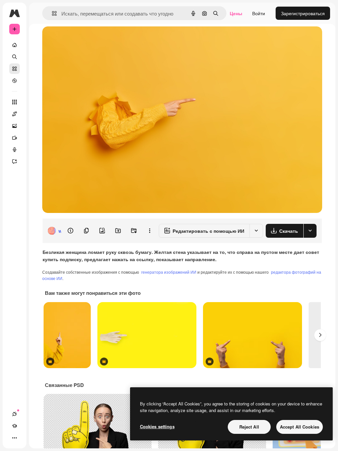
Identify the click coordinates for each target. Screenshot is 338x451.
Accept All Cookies (299, 427)
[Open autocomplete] (52, 13)
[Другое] (14, 438)
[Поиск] (14, 57)
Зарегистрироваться (303, 13)
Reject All (249, 427)
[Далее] (320, 335)
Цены (236, 13)
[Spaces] (14, 114)
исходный (86, 38)
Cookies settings (157, 426)
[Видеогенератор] (14, 137)
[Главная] (14, 45)
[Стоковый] (14, 68)
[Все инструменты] (14, 102)
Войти (258, 13)
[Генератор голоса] (14, 149)
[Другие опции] (149, 230)
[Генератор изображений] (14, 126)
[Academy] (14, 426)
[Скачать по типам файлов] (310, 231)
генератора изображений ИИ (168, 272)
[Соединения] (14, 414)
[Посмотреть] (14, 80)
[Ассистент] (14, 161)
